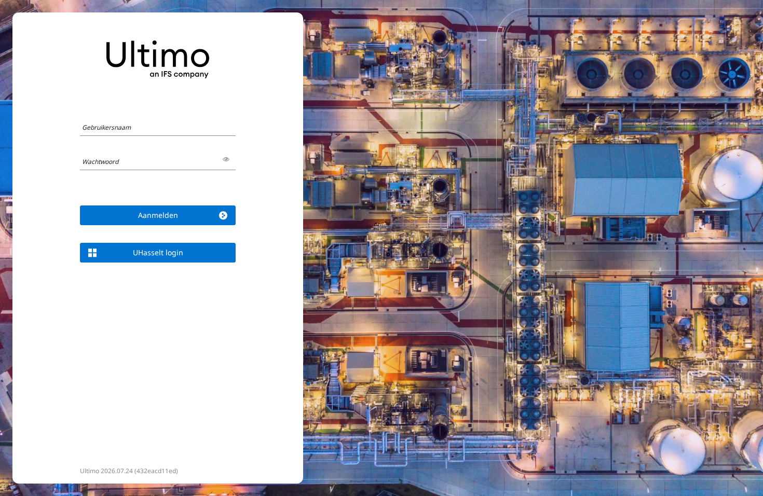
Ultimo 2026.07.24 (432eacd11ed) (129, 470)
